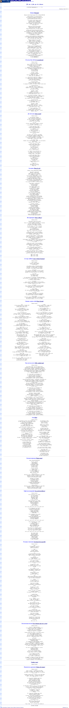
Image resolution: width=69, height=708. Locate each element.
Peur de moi (40, 301)
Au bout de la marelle (39, 541)
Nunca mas (39, 458)
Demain (36, 13)
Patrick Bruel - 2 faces (13, 1)
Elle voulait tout (39, 363)
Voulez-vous (34, 662)
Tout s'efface (38, 217)
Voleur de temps (40, 667)
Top (1, 707)
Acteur (12, 707)
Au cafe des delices (40, 491)
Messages (22, 707)
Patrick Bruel (5, 707)
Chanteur (9, 707)
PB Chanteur (19, 1)
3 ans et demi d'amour (38, 258)
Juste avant (38, 113)
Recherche (64, 707)
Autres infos (18, 707)
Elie (36, 417)
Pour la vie (37, 168)
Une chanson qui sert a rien (40, 623)
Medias (15, 707)
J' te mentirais (39, 60)
